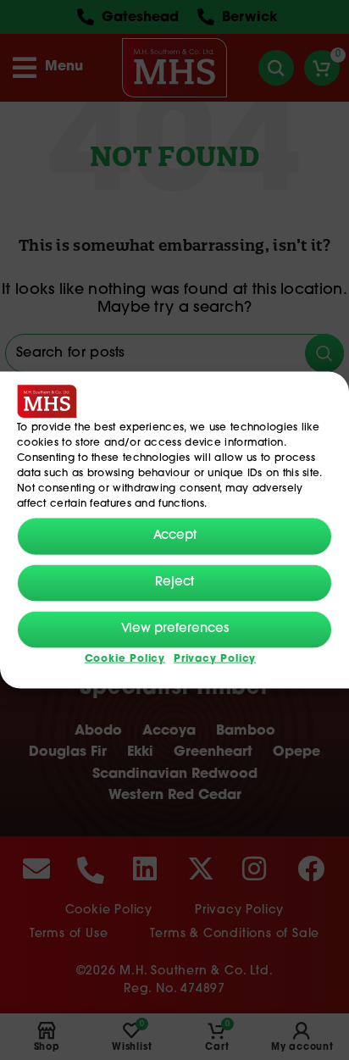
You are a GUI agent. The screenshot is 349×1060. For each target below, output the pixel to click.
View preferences (175, 629)
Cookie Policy (125, 658)
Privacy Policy (215, 658)
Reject (174, 582)
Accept (175, 536)
